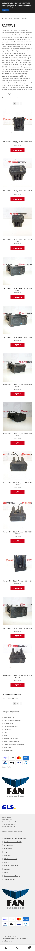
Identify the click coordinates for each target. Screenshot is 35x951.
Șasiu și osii (7, 747)
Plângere (7, 869)
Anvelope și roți (9, 717)
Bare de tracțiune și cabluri (12, 720)
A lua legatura (8, 845)
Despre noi (7, 855)
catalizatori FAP (9, 723)
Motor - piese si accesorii (11, 741)
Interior (6, 735)
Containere (7, 729)
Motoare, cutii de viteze (11, 738)
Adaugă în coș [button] (17, 150)
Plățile (6, 872)
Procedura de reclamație (12, 876)
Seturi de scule (8, 750)
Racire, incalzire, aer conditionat (14, 744)
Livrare (6, 862)
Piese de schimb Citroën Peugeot (15, 838)
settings (11, 7)
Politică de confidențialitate (13, 842)
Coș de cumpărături (27, 946)
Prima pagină (8, 18)
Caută (17, 948)
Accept (5, 10)
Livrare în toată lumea (11, 866)
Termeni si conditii (10, 879)
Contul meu (8, 849)
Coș (5, 852)
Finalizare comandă (10, 859)
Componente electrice (11, 726)
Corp (5, 732)
